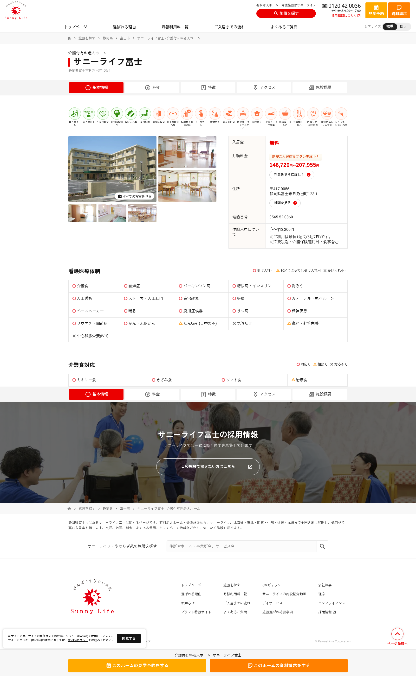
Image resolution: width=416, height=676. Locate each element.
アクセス (267, 87)
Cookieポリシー (78, 640)
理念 (321, 594)
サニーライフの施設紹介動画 (284, 594)
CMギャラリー (273, 585)
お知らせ (188, 603)
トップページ (75, 27)
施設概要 (323, 87)
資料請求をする (282, 665)
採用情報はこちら (344, 16)
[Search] (322, 546)
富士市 (125, 38)
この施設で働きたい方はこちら (208, 466)
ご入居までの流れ (229, 27)
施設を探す (289, 13)
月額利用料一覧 (175, 27)
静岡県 (108, 38)
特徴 (212, 87)
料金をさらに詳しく (289, 175)
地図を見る (282, 203)
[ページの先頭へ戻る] (397, 637)
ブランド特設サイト (196, 612)
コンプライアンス (331, 603)
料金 (156, 87)
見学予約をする (140, 665)
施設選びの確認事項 (277, 612)
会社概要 (325, 585)
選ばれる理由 (124, 27)
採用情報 (325, 612)
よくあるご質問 (284, 27)
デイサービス (272, 603)
